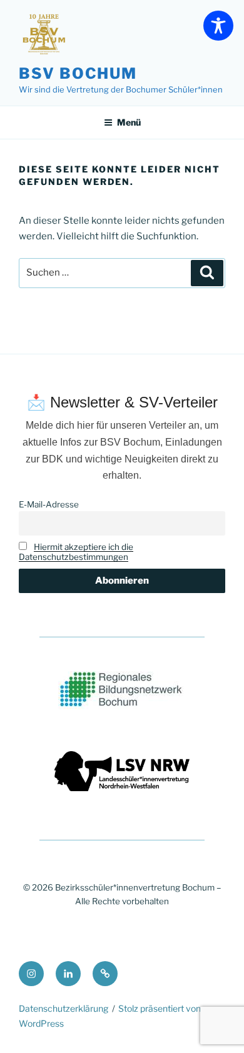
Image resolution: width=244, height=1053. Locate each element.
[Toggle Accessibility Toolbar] (218, 25)
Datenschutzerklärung (63, 1008)
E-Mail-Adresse (49, 504)
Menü (129, 122)
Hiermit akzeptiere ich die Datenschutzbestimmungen (76, 552)
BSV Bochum (78, 73)
